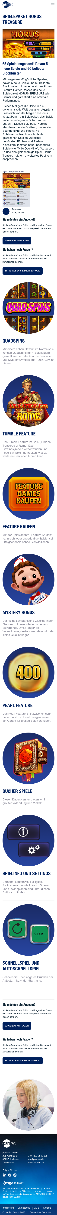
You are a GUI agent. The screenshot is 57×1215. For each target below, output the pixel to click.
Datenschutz (24, 1208)
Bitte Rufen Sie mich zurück (22, 271)
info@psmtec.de (36, 1159)
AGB (36, 1208)
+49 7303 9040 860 (38, 1156)
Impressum (8, 1208)
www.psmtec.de (36, 1163)
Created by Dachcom (40, 1213)
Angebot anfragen (17, 241)
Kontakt (47, 1208)
